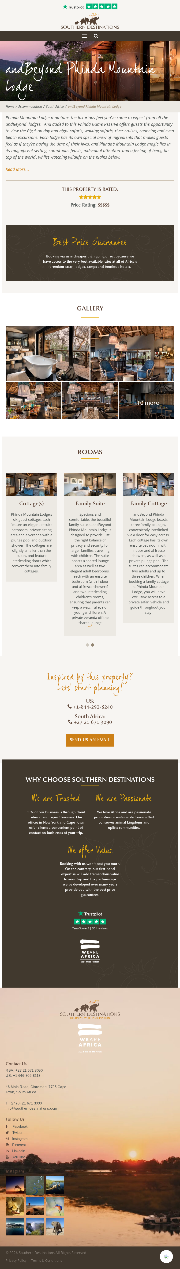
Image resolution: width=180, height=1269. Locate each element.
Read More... (17, 169)
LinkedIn (18, 1151)
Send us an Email (90, 739)
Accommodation (30, 106)
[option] (31, 527)
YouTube (19, 1157)
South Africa (55, 106)
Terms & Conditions (46, 1260)
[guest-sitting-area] (90, 400)
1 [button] (87, 645)
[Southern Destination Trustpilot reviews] (73, 6)
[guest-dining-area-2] (33, 400)
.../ (90, 625)
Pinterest (19, 1145)
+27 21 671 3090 (29, 1070)
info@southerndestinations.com (31, 1108)
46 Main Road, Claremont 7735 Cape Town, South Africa (36, 1089)
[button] (166, 1256)
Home (10, 106)
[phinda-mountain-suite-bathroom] (48, 353)
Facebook (20, 1126)
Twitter (17, 1133)
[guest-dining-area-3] (146, 400)
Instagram (20, 1139)
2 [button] (92, 645)
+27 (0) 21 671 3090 (25, 1103)
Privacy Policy (16, 1260)
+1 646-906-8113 (27, 1075)
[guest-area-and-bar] (132, 353)
